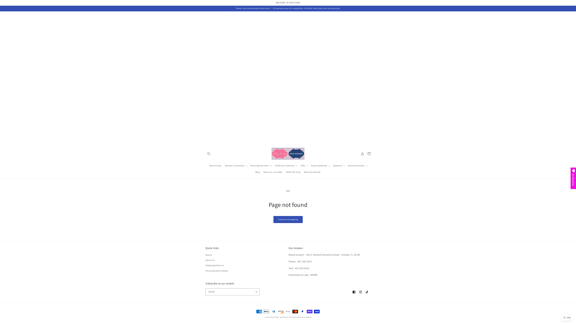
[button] (209, 153)
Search (209, 255)
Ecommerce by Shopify (303, 317)
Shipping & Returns (215, 265)
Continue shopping (288, 219)
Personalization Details (217, 270)
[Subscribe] (256, 291)
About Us (210, 260)
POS (290, 317)
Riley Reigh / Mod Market (279, 317)
